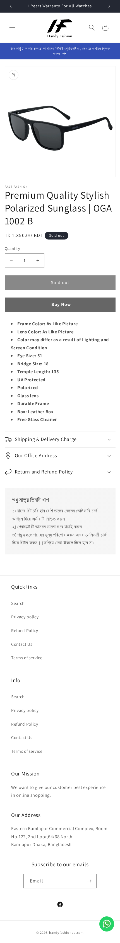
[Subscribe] (89, 881)
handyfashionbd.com (66, 932)
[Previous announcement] (11, 6)
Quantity (12, 248)
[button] (12, 27)
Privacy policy (25, 616)
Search (18, 603)
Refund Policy (24, 630)
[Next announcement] (109, 6)
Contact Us (21, 644)
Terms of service (27, 657)
